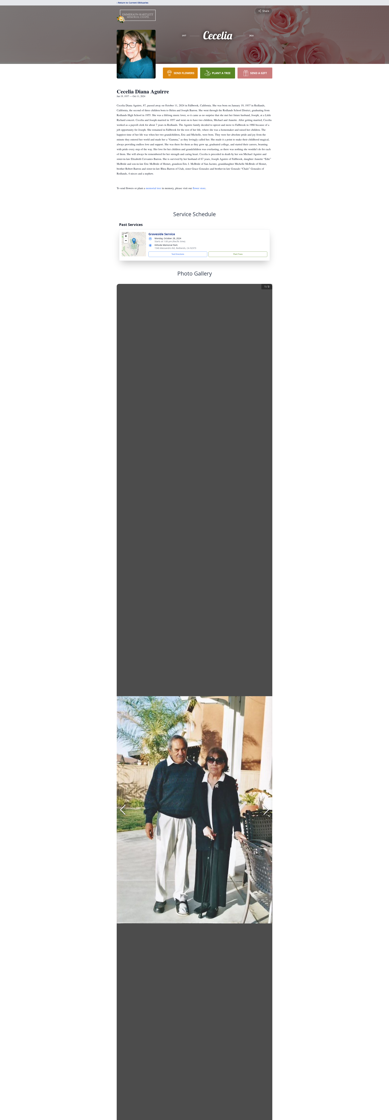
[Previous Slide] (123, 810)
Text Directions (178, 254)
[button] (134, 241)
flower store (199, 188)
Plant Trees (238, 254)
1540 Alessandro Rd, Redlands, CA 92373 (175, 248)
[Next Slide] (266, 810)
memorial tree (153, 188)
